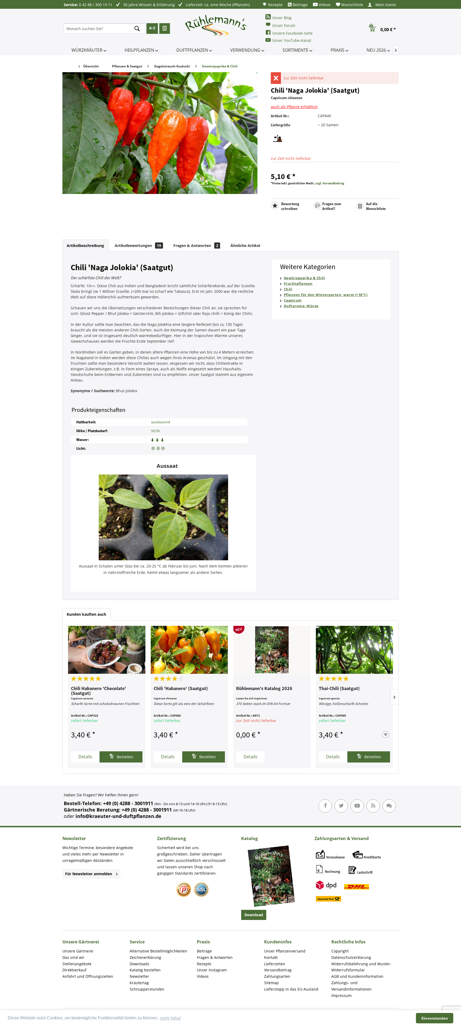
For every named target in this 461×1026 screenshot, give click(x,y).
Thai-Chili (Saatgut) (339, 688)
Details (85, 757)
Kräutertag (139, 982)
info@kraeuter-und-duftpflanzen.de (118, 816)
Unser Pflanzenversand (284, 951)
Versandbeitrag (278, 969)
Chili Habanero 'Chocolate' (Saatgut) (98, 691)
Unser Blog (282, 17)
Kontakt (271, 957)
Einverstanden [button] (435, 1018)
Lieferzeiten (274, 963)
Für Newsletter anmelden (88, 873)
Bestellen (124, 756)
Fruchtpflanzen (298, 283)
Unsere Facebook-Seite (292, 33)
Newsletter (139, 976)
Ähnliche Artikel (245, 245)
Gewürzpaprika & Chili (304, 277)
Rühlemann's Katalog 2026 (264, 688)
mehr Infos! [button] (170, 1018)
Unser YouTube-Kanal (291, 40)
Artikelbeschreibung (85, 245)
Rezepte (275, 4)
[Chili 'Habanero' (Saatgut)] (189, 650)
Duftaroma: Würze (301, 305)
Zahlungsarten (277, 976)
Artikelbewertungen (138, 245)
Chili (288, 289)
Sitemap (271, 982)
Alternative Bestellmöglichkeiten (158, 951)
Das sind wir (73, 957)
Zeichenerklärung (145, 957)
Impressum (341, 995)
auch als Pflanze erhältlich (294, 106)
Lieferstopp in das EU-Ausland (291, 989)
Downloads (139, 963)
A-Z (152, 27)
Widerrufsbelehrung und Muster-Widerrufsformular (361, 967)
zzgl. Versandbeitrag (329, 183)
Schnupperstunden (147, 989)
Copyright (340, 951)
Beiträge (300, 4)
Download (253, 914)
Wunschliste (351, 4)
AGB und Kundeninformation (357, 976)
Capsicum (293, 300)
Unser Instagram (212, 969)
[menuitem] (272, 4)
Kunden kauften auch (86, 614)
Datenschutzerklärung (351, 957)
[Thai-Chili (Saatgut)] (354, 650)
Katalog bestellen (145, 969)
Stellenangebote (77, 963)
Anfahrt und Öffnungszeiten (87, 976)
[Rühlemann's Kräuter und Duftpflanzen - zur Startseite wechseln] (216, 28)
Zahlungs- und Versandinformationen (351, 986)
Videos (324, 4)
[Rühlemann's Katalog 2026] (272, 650)
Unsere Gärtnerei (77, 951)
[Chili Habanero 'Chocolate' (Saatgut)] (106, 650)
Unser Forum (283, 25)
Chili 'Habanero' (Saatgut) (181, 688)
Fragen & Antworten (195, 245)
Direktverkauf (74, 969)
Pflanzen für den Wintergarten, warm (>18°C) (326, 294)
